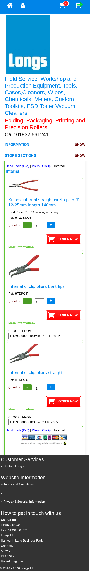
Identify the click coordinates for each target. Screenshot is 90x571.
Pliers (36, 166)
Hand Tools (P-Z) (17, 166)
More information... (22, 247)
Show (80, 144)
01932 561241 (11, 525)
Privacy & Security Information (24, 501)
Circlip (46, 166)
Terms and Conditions (18, 484)
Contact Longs (13, 466)
